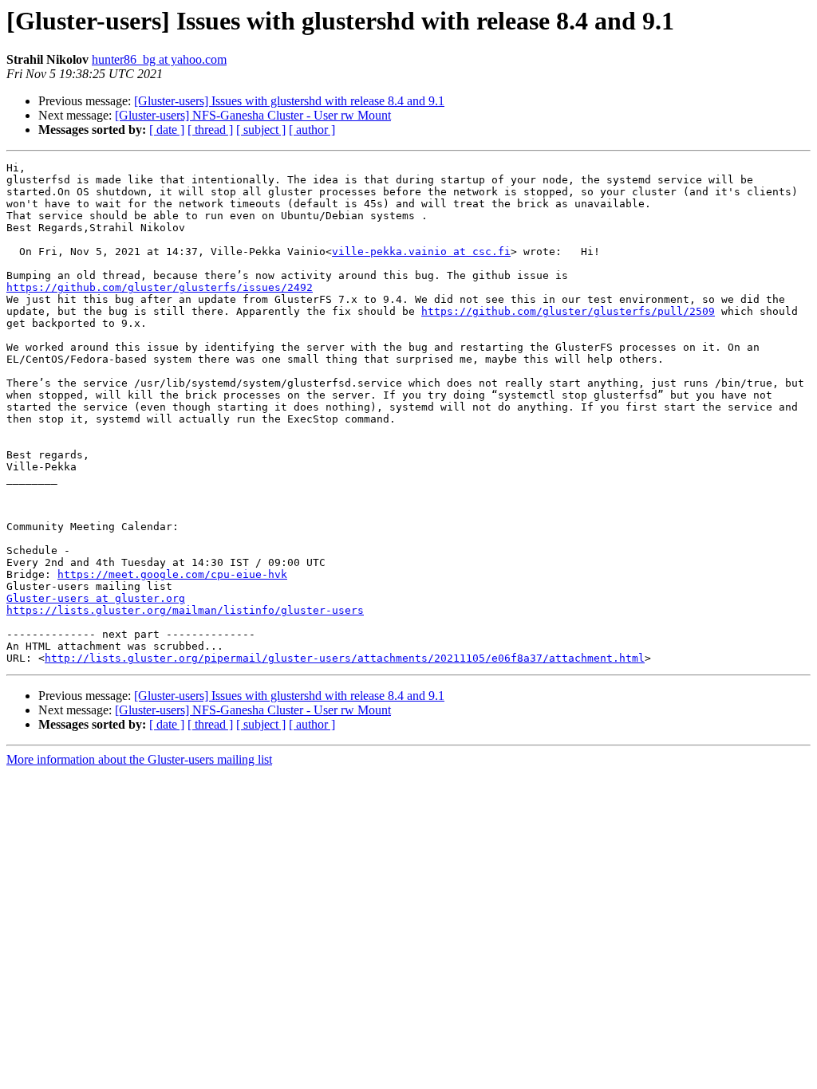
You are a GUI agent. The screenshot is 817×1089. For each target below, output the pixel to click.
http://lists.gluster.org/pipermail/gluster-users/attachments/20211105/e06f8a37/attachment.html (345, 658)
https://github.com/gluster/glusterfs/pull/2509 (568, 311)
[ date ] (166, 129)
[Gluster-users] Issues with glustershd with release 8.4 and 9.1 (289, 101)
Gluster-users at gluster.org (95, 598)
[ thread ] (210, 129)
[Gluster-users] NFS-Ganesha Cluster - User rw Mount (253, 115)
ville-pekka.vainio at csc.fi (421, 252)
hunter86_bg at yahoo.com (159, 59)
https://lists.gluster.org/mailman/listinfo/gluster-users (185, 610)
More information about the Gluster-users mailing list (139, 759)
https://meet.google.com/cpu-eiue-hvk (172, 574)
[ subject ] (261, 129)
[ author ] (312, 129)
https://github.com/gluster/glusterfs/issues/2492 (159, 287)
